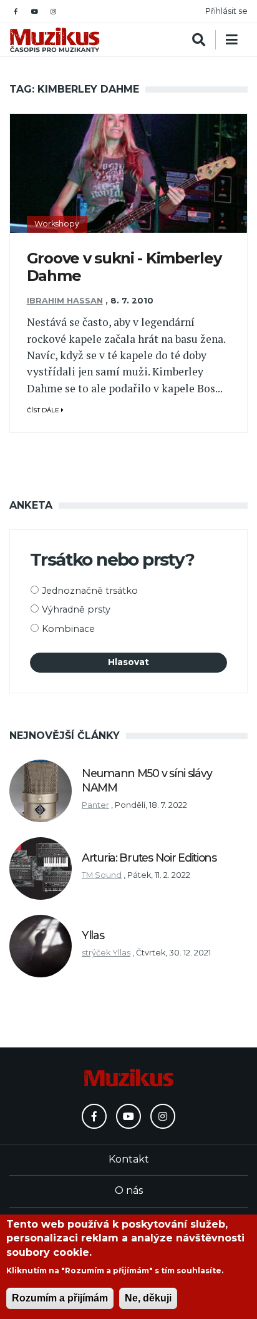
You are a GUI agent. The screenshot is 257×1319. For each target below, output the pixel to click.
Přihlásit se (226, 11)
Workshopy (56, 223)
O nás (129, 1190)
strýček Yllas (106, 952)
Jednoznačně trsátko (90, 590)
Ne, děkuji (148, 1298)
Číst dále (44, 410)
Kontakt (129, 1159)
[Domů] (54, 39)
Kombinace (68, 628)
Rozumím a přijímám (60, 1298)
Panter (95, 805)
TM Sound (102, 875)
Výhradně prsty (76, 609)
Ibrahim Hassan (65, 300)
